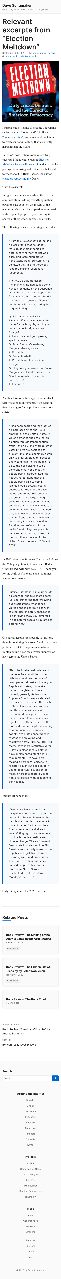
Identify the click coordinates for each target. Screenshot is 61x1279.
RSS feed (30, 1246)
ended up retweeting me (16, 178)
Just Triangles (30, 1174)
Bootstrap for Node (30, 1169)
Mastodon (30, 1128)
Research (30, 1226)
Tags (30, 1257)
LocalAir (30, 1180)
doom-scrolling (13, 137)
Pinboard (30, 1133)
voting (35, 56)
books (43, 53)
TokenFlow (30, 1196)
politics (51, 53)
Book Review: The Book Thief (26, 999)
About (30, 1215)
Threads (30, 1139)
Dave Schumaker (17, 5)
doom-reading (12, 56)
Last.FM (30, 1122)
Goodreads (30, 1111)
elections (25, 56)
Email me (30, 1231)
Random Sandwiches (30, 1191)
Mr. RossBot (30, 1185)
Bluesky (30, 1100)
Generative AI (30, 1220)
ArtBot (30, 1163)
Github (30, 1105)
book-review (12, 948)
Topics (30, 1251)
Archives (30, 1240)
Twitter (30, 1144)
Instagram (30, 1117)
